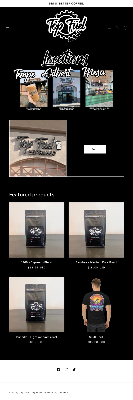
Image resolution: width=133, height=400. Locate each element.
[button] (8, 28)
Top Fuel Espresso (31, 393)
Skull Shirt (96, 337)
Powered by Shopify (56, 393)
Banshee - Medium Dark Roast (96, 262)
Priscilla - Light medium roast (36, 337)
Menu (95, 149)
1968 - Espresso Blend (36, 262)
